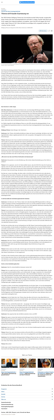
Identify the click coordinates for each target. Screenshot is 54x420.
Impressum (4, 408)
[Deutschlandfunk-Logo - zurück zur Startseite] (27, 2)
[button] (2, 2)
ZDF (10, 412)
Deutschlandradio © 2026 (8, 414)
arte (18, 412)
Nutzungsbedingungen (7, 406)
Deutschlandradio (6, 402)
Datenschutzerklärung (7, 404)
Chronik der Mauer (25, 412)
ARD (7, 412)
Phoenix (14, 412)
